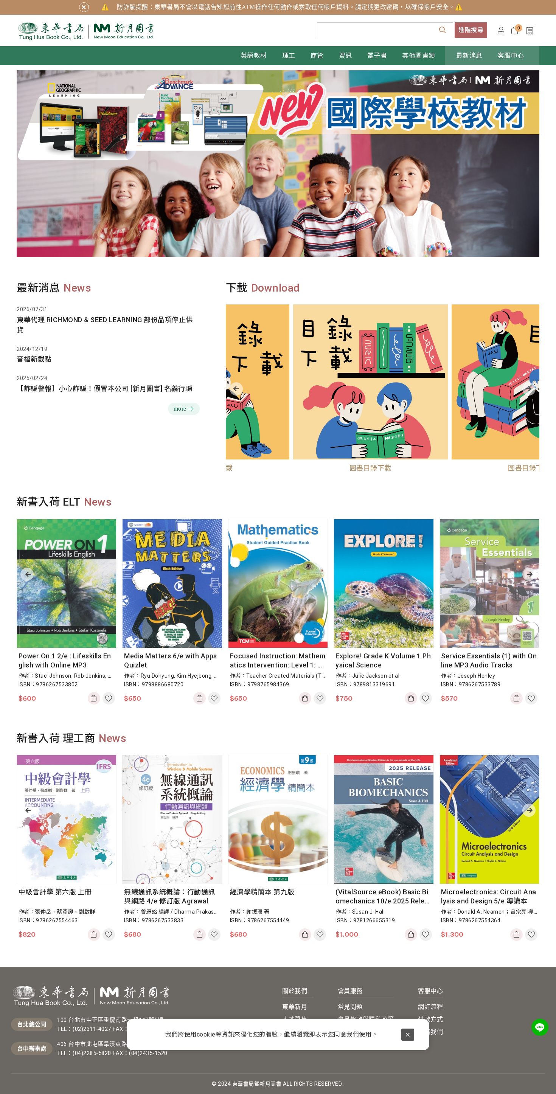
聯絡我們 (430, 1031)
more (180, 408)
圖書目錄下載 (303, 468)
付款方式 (430, 1019)
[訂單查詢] (531, 30)
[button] (27, 574)
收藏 (109, 698)
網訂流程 (430, 1006)
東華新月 (294, 1006)
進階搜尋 (470, 30)
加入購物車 (95, 698)
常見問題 (350, 1006)
